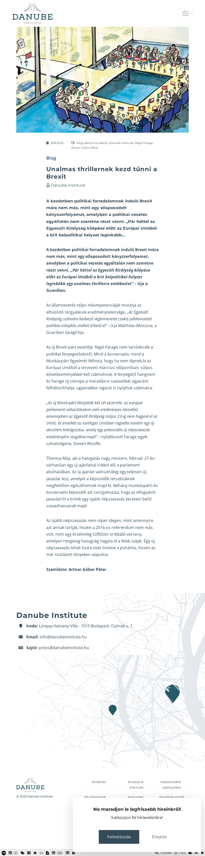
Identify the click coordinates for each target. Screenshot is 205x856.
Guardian (55, 290)
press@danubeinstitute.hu (64, 647)
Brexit (104, 143)
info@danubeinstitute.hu (63, 637)
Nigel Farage (144, 143)
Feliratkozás (119, 837)
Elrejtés (159, 837)
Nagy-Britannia (87, 143)
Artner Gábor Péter (84, 147)
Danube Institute (121, 143)
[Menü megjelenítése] (185, 13)
